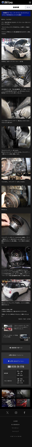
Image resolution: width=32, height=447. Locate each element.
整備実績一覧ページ (17, 348)
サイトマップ (15, 431)
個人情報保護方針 (15, 424)
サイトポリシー (15, 428)
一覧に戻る (28, 7)
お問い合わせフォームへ (17, 361)
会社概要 (15, 421)
